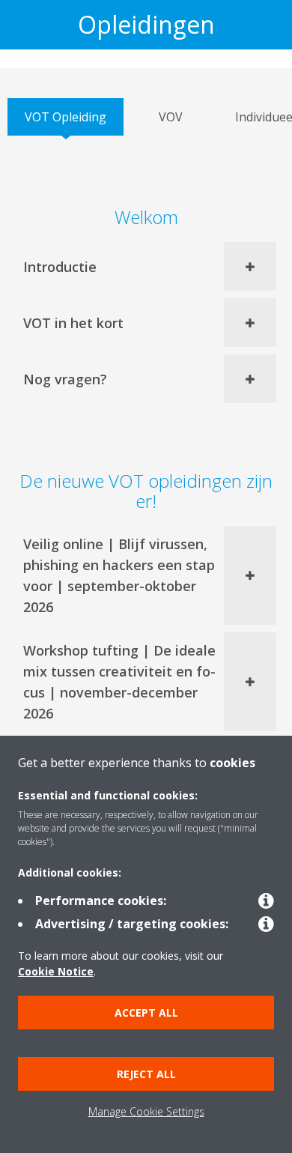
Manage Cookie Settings (146, 1111)
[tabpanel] (146, 604)
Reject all (146, 1074)
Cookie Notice (56, 971)
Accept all (146, 1012)
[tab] (65, 117)
